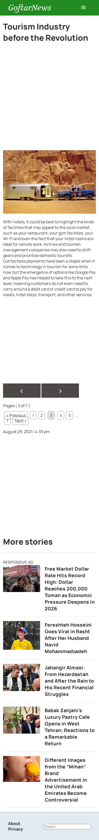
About (14, 823)
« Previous (16, 415)
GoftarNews (29, 8)
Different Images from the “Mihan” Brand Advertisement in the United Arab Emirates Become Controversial (66, 780)
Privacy (15, 829)
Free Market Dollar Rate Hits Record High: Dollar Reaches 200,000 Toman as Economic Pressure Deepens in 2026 (70, 589)
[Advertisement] (49, 98)
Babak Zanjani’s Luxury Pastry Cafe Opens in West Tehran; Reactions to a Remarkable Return (70, 727)
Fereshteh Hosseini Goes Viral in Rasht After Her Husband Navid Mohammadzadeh (68, 638)
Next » (21, 421)
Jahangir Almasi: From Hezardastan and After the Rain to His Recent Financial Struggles (69, 680)
